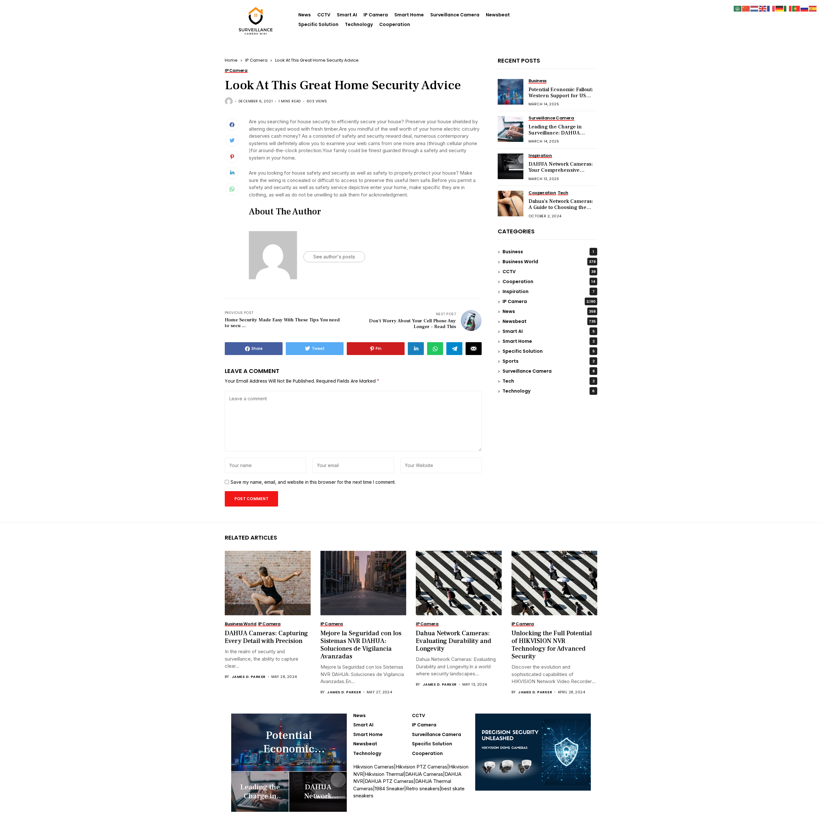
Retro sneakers (423, 788)
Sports (549, 361)
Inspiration (549, 292)
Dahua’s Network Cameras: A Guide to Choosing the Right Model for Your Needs (561, 207)
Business (548, 252)
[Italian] (788, 8)
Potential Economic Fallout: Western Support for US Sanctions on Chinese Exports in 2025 (561, 99)
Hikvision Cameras (373, 767)
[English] (763, 8)
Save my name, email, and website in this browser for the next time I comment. (313, 482)
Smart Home (409, 15)
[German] (779, 8)
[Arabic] (738, 8)
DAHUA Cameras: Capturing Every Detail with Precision (266, 637)
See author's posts (334, 257)
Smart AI (347, 15)
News (304, 15)
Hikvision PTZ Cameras (421, 767)
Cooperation (394, 24)
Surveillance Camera (454, 15)
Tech (549, 381)
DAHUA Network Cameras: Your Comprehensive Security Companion (561, 170)
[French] (771, 8)
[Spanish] (813, 8)
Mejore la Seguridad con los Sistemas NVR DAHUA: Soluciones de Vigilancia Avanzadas (360, 645)
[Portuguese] (796, 8)
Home (231, 60)
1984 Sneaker (389, 788)
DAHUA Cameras (424, 774)
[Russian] (804, 8)
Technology (359, 24)
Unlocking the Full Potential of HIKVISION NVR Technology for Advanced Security (552, 645)
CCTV (323, 15)
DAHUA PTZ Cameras (389, 781)
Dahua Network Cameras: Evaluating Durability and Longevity (453, 641)
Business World (549, 262)
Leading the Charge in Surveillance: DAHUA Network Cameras (555, 133)
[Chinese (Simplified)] (746, 8)
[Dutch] (754, 8)
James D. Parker (249, 677)
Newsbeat (498, 15)
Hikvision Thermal (384, 774)
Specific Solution (318, 24)
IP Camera (375, 15)
